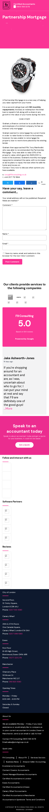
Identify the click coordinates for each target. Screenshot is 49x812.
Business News (12, 762)
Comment (7, 205)
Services (34, 758)
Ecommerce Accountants (13, 766)
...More (8, 408)
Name (5, 234)
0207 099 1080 (16, 633)
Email (5, 243)
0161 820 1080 (15, 681)
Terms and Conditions (35, 800)
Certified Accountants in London (16, 779)
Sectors (41, 758)
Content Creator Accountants (15, 770)
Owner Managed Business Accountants (19, 774)
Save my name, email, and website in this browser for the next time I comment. (21, 254)
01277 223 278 (15, 657)
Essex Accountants (11, 783)
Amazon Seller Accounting (34, 762)
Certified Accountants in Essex (15, 787)
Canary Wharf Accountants (14, 791)
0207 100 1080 (15, 610)
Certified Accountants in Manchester (18, 795)
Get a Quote (24, 445)
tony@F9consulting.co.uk (15, 174)
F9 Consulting (8, 758)
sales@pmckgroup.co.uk (18, 742)
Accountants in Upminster (13, 800)
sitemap (29, 810)
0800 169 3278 (23, 6)
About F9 (22, 758)
